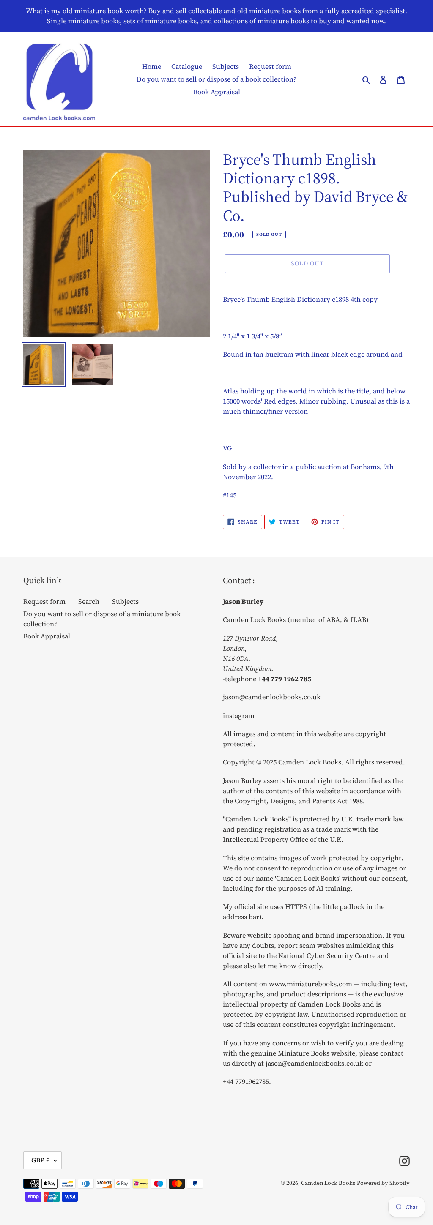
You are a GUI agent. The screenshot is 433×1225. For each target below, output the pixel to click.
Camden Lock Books (328, 1183)
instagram (239, 715)
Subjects (125, 601)
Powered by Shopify (383, 1183)
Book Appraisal (46, 636)
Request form (44, 601)
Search (88, 601)
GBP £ (40, 1160)
